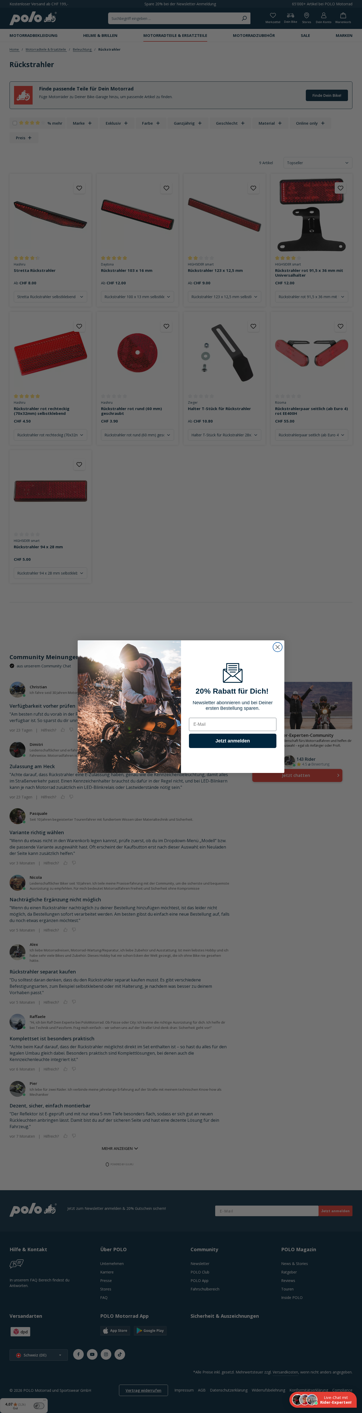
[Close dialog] (277, 647)
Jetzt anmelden (232, 741)
